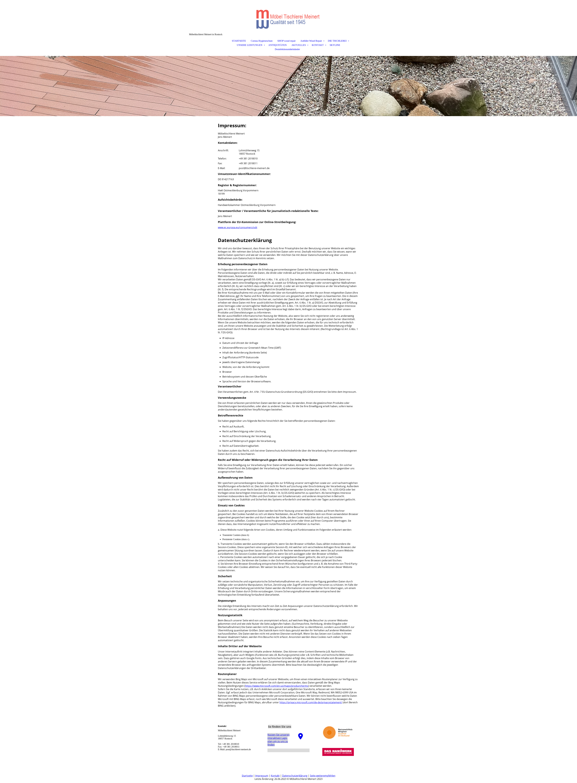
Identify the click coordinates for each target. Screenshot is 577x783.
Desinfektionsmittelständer (287, 49)
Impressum (261, 775)
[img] (288, 15)
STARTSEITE (239, 41)
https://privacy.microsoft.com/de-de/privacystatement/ (310, 702)
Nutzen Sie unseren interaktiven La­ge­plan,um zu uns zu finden (278, 739)
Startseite (247, 775)
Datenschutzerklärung (294, 775)
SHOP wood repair (286, 41)
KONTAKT (318, 45)
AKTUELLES (299, 45)
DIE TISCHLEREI (337, 41)
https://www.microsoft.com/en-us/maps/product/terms (276, 685)
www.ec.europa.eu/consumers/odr (237, 227)
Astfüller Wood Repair (311, 41)
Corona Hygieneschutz (262, 41)
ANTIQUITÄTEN (277, 45)
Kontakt (275, 775)
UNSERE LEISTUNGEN (249, 45)
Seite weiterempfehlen (322, 775)
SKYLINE (335, 45)
